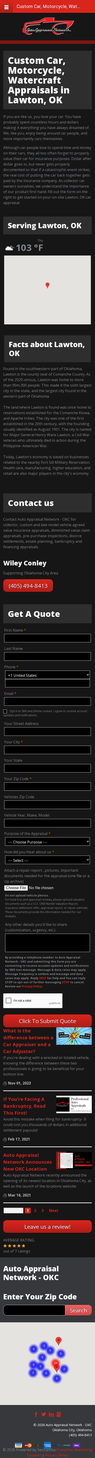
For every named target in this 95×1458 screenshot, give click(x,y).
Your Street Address (21, 723)
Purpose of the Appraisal (26, 833)
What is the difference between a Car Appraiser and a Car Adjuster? (28, 1041)
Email (8, 693)
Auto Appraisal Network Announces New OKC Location (27, 1162)
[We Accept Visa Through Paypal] (19, 1445)
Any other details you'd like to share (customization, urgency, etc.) (36, 927)
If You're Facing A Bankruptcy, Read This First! (24, 1106)
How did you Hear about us (27, 851)
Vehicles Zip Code (19, 796)
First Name (13, 630)
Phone (9, 666)
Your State (13, 760)
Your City (12, 741)
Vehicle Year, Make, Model (26, 815)
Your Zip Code (16, 778)
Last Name (13, 648)
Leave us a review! (47, 1226)
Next (53, 1210)
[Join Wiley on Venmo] (67, 1445)
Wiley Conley (25, 563)
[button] (47, 286)
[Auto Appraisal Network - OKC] (48, 26)
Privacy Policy (56, 1455)
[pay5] (58, 1445)
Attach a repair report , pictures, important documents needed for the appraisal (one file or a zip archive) (46, 876)
